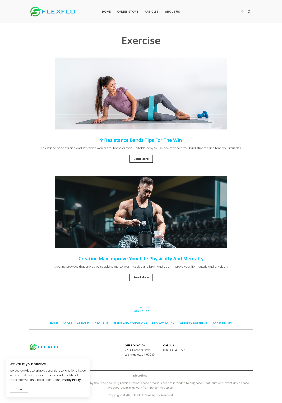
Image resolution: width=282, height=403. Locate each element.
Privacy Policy (163, 323)
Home (54, 323)
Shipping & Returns (193, 323)
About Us (101, 323)
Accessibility (222, 323)
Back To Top (141, 311)
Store (67, 323)
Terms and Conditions (130, 323)
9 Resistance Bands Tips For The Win (141, 140)
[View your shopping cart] (249, 11)
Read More (141, 159)
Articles (83, 323)
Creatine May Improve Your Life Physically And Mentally (141, 258)
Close (19, 389)
